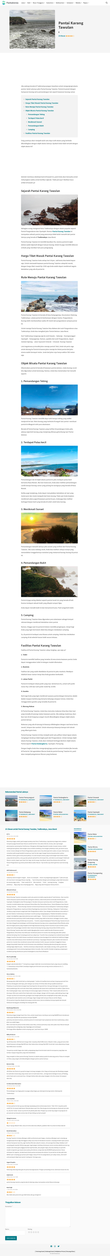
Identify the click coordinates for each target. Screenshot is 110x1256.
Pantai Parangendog (95, 873)
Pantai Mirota (93, 847)
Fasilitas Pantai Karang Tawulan (37, 133)
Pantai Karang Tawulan (61, 231)
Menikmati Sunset (35, 122)
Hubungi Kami (49, 1251)
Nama (7, 1229)
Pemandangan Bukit (36, 126)
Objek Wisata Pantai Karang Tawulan (39, 110)
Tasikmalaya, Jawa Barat (27, 799)
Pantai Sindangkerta (39, 744)
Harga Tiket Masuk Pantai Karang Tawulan (41, 103)
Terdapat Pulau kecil (36, 118)
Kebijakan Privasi (60, 1251)
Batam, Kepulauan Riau (61, 814)
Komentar (9, 1206)
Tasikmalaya (42, 237)
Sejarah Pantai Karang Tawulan (37, 99)
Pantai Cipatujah (94, 812)
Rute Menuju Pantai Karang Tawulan (39, 107)
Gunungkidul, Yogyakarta (92, 876)
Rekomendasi (77, 829)
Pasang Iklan (70, 1251)
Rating (30, 1229)
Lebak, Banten (93, 864)
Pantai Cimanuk (93, 797)
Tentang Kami (40, 1251)
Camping (31, 129)
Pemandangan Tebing (36, 114)
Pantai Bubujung (25, 812)
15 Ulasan (61, 36)
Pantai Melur (57, 812)
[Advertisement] (49, 71)
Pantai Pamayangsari (26, 797)
